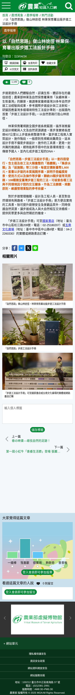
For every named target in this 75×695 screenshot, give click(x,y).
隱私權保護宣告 (37, 653)
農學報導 (32, 15)
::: (73, 14)
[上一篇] (7, 439)
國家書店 (48, 221)
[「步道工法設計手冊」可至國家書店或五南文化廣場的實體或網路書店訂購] (37, 371)
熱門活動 (47, 15)
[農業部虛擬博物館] (37, 620)
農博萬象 (17, 15)
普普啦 (62, 563)
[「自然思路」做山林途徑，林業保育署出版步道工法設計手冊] (37, 282)
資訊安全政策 (37, 661)
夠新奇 (50, 563)
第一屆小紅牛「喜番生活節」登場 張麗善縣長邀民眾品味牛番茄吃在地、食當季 (34, 451)
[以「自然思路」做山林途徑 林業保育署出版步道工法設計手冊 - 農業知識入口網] (37, 6)
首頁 (5, 15)
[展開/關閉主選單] (6, 6)
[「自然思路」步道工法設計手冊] (37, 326)
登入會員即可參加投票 (37, 572)
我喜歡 (24, 563)
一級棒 (12, 563)
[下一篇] (67, 449)
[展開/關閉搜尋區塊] (69, 6)
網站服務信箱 (37, 675)
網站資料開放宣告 (37, 668)
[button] (10, 643)
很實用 (37, 563)
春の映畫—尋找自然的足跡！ (31, 440)
